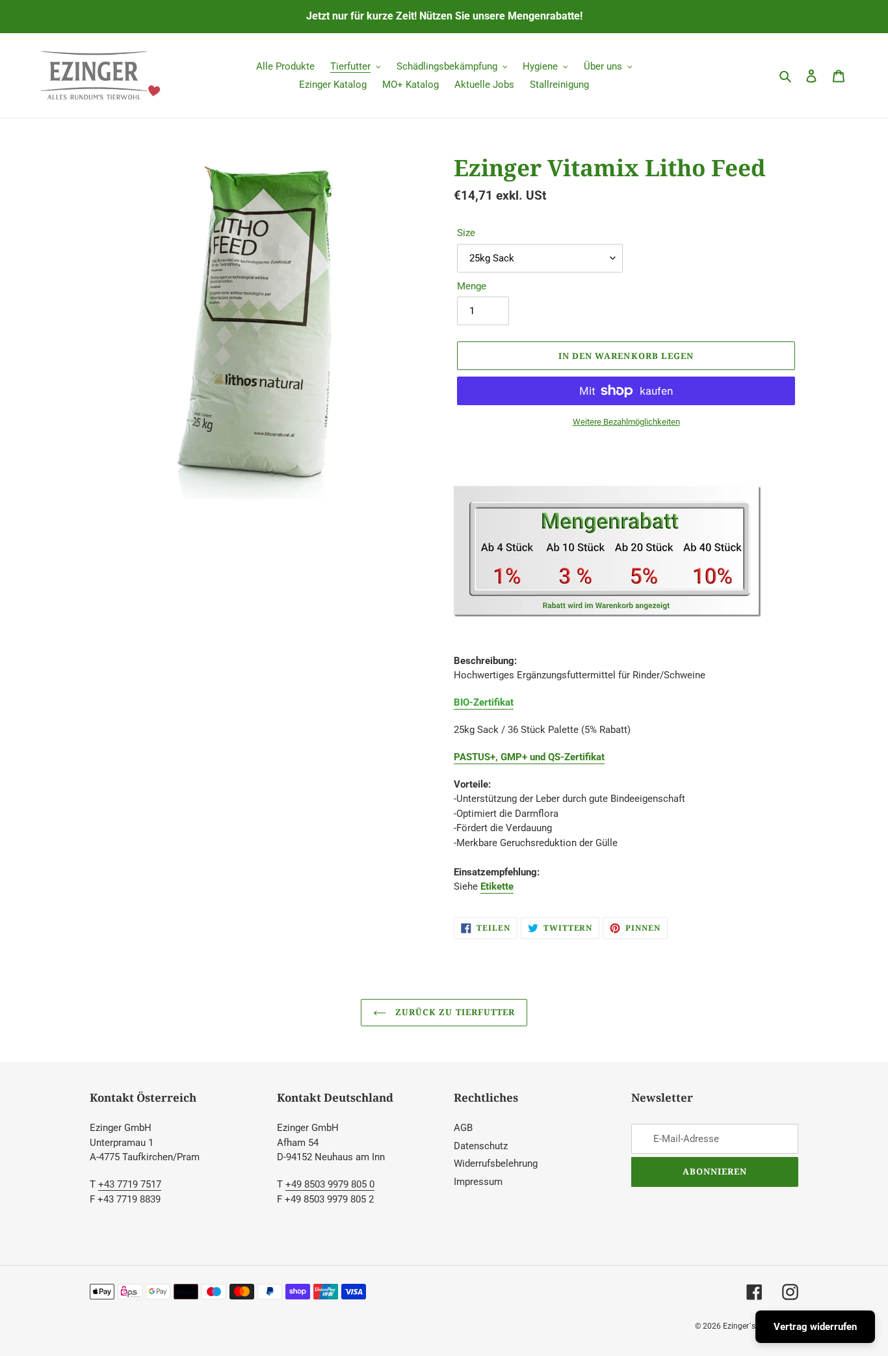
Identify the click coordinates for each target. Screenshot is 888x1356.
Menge (471, 286)
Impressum (478, 1182)
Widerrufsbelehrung (496, 1163)
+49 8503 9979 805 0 (329, 1184)
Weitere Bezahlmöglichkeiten (626, 422)
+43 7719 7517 (129, 1184)
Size (466, 233)
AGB (463, 1128)
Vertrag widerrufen (815, 1327)
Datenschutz (481, 1146)
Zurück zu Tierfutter (454, 1012)
